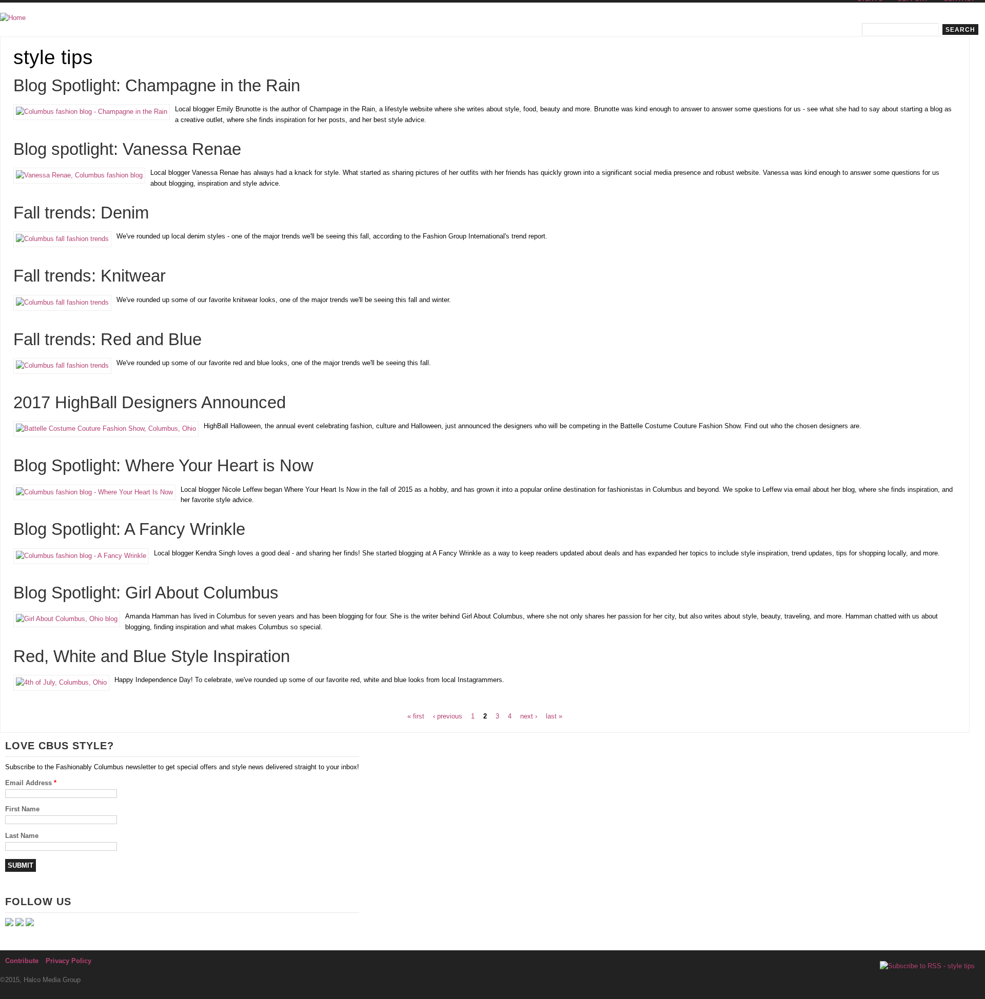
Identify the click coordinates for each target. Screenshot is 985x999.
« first (415, 716)
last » (554, 716)
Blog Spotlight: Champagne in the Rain (156, 85)
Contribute (21, 961)
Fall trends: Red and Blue (107, 339)
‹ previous (447, 716)
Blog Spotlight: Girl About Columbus (146, 593)
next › (528, 716)
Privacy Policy (68, 961)
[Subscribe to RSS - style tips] (927, 966)
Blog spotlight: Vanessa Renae (127, 149)
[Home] (13, 18)
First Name (22, 809)
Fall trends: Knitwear (89, 276)
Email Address (30, 783)
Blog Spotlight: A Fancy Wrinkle (129, 529)
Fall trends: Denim (81, 213)
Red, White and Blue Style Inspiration (151, 656)
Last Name (21, 836)
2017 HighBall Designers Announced (149, 402)
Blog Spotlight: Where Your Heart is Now (163, 465)
